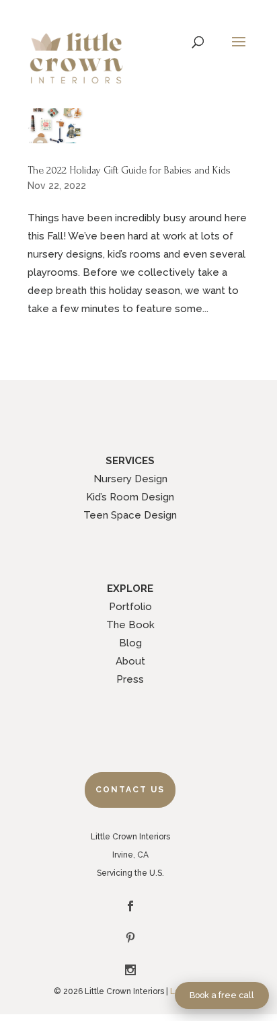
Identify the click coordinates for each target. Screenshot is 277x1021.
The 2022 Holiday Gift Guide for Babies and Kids (129, 170)
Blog (130, 643)
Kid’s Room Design (130, 497)
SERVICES (130, 461)
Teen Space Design (130, 515)
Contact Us (130, 789)
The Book (130, 625)
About (130, 661)
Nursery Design (130, 479)
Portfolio (130, 607)
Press (130, 679)
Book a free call (222, 995)
